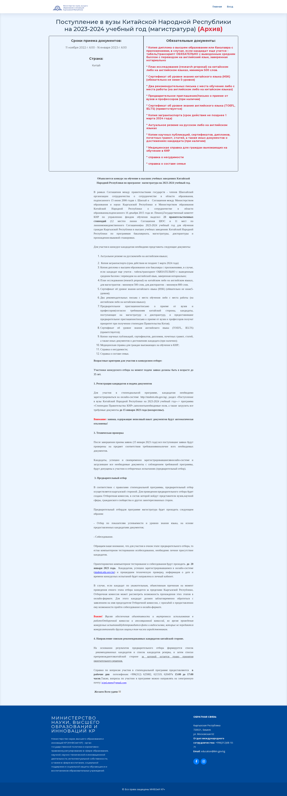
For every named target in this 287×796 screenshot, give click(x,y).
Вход (230, 6)
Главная (217, 6)
